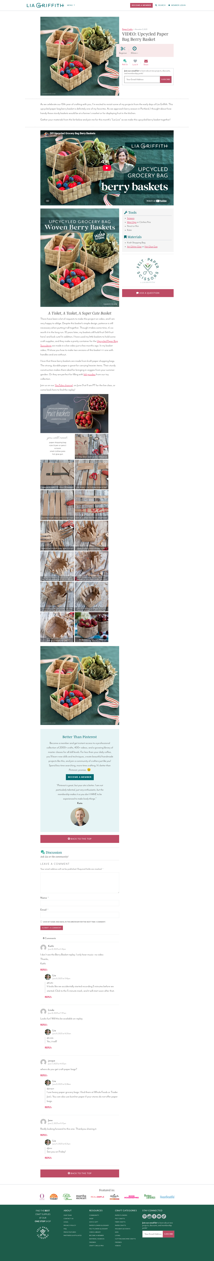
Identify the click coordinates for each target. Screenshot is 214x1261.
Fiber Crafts (120, 1222)
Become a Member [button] (80, 777)
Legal (66, 1222)
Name (44, 897)
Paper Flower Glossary (99, 1225)
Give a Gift (93, 1222)
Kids (117, 1232)
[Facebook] (154, 1216)
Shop (91, 1218)
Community (94, 1215)
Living (117, 1235)
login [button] (178, 5)
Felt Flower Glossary (98, 1229)
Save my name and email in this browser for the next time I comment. (74, 922)
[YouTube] (159, 1216)
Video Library (95, 1232)
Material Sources (96, 1239)
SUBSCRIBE (165, 79)
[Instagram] (149, 1216)
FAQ (65, 1229)
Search (162, 5)
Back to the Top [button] (81, 839)
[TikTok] (164, 1216)
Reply (43, 970)
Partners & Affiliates (73, 1235)
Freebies (92, 1242)
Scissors (130, 218)
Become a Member (96, 1235)
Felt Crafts (120, 1218)
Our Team (68, 1215)
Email (44, 909)
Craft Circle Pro (96, 1245)
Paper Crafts (127, 29)
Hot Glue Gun (151, 246)
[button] (141, 5)
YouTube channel (64, 385)
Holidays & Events (122, 1229)
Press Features (70, 1232)
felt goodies (89, 374)
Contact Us (68, 1218)
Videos (118, 1245)
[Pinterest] (144, 1216)
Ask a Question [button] (149, 293)
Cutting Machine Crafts (125, 1239)
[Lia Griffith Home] (46, 5)
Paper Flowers (121, 1215)
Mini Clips (131, 222)
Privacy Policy (70, 1225)
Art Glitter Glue (134, 246)
